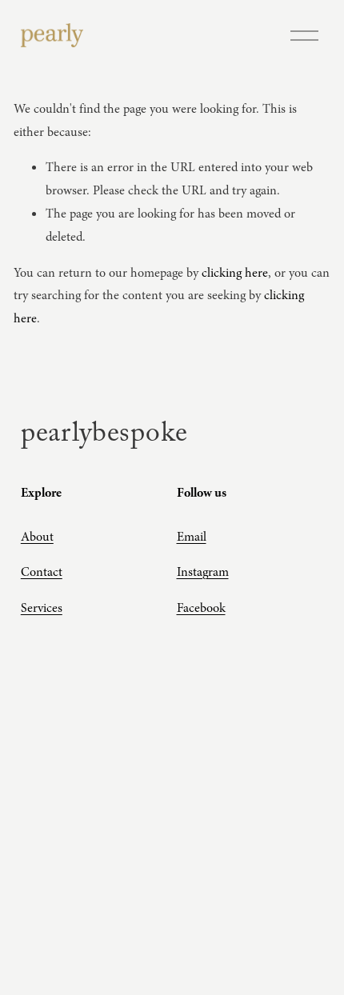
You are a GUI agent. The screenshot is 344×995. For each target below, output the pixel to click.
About (37, 536)
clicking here (235, 273)
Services (41, 608)
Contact (41, 572)
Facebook (201, 608)
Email (191, 536)
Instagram (203, 572)
